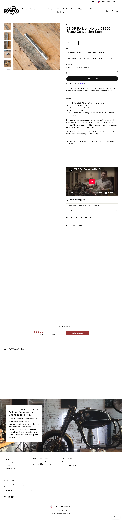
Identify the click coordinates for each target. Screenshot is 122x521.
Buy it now (92, 79)
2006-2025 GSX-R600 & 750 (103, 58)
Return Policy (8, 462)
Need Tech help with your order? (84, 206)
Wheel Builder (62, 9)
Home (24, 9)
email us (72, 211)
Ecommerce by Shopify (64, 513)
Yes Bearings (85, 43)
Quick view (17, 380)
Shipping (69, 67)
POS (52, 513)
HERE (74, 115)
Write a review (78, 333)
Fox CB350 (7, 466)
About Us (94, 9)
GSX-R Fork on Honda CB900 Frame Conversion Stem (92, 39)
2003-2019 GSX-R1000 (96, 53)
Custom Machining (79, 9)
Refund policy (8, 472)
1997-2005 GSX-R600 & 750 (78, 58)
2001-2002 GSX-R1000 (76, 53)
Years (69, 49)
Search (6, 459)
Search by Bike (36, 9)
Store (50, 9)
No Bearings (72, 43)
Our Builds (61, 12)
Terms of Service (9, 469)
